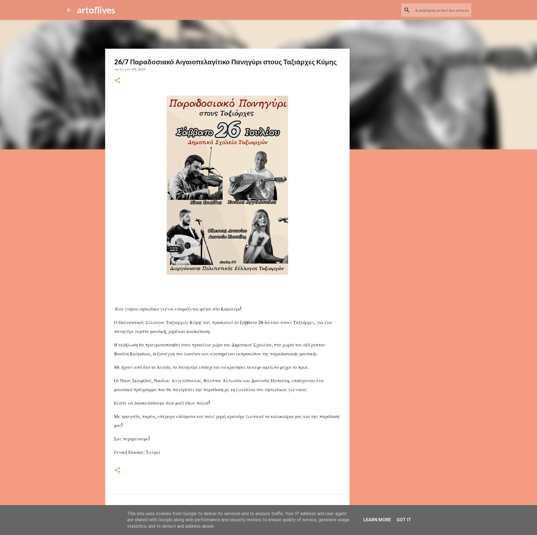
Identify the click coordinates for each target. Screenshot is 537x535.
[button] (117, 81)
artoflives (96, 9)
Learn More (377, 519)
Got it (404, 519)
